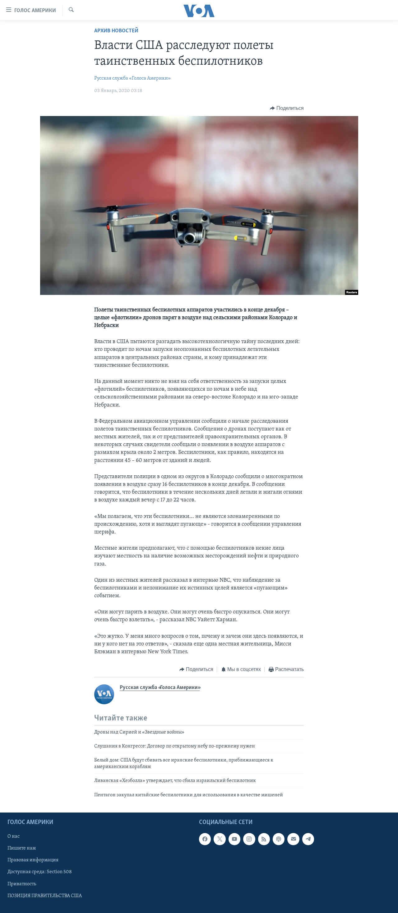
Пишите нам (21, 848)
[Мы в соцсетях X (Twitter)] (219, 839)
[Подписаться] (293, 839)
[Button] (287, 108)
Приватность (21, 883)
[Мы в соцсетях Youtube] (234, 839)
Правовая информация (32, 860)
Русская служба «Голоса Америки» (132, 78)
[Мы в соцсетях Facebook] (205, 839)
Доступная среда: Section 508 (39, 871)
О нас (13, 836)
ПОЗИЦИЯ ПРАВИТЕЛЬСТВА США (44, 895)
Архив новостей (116, 31)
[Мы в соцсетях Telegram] (308, 839)
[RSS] (264, 839)
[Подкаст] (279, 839)
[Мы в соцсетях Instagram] (249, 839)
